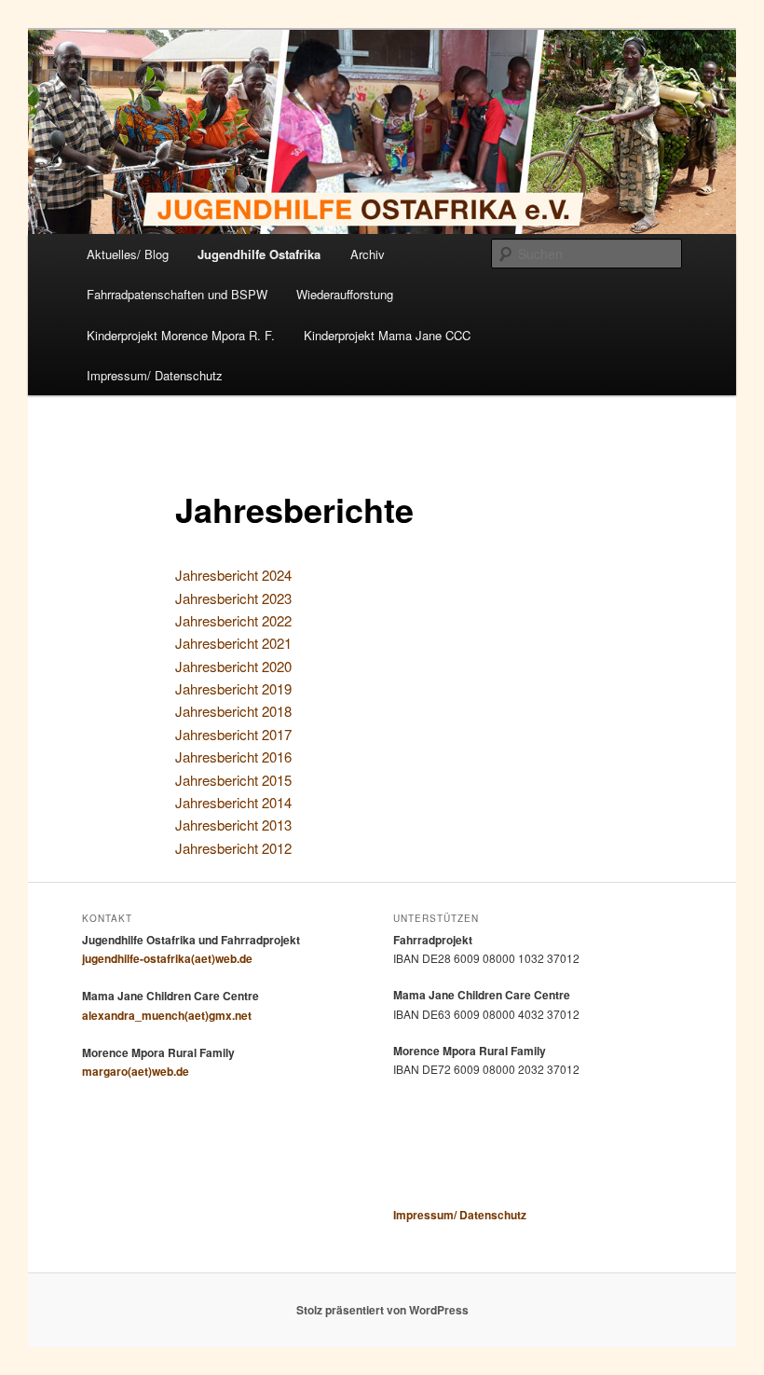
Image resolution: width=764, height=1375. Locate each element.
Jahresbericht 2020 (233, 666)
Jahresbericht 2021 (233, 643)
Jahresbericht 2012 (233, 848)
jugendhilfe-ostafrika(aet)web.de (167, 958)
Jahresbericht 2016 (233, 756)
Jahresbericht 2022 (233, 620)
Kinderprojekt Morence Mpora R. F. (181, 335)
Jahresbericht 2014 (233, 802)
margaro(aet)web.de (135, 1071)
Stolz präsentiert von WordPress (382, 1309)
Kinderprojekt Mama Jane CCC (387, 335)
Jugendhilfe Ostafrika (259, 254)
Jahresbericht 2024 (233, 574)
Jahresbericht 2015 (233, 780)
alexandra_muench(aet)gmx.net (167, 1015)
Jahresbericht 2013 (233, 824)
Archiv (367, 254)
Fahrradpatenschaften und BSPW (177, 294)
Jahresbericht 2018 (233, 711)
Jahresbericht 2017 (233, 734)
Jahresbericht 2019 (233, 688)
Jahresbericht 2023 (233, 598)
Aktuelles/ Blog (128, 254)
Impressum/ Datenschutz (155, 375)
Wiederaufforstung (344, 294)
